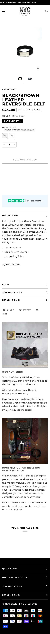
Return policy (11, 300)
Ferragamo (9, 89)
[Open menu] (6, 11)
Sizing (6, 285)
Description (10, 216)
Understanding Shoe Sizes (19, 130)
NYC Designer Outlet (18, 604)
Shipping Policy (12, 292)
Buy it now (25, 171)
